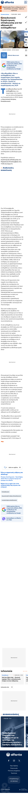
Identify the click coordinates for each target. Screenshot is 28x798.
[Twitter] (26, 34)
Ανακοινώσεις (5, 14)
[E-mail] (26, 55)
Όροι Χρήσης (14, 765)
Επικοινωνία (14, 768)
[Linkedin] (26, 39)
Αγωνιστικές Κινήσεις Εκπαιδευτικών (11, 496)
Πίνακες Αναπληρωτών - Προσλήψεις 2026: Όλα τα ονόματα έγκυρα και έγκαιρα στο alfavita (12, 478)
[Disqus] (14, 547)
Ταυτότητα (14, 773)
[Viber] (26, 45)
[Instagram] (14, 760)
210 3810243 (14, 781)
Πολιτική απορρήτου (14, 770)
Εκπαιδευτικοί (5, 492)
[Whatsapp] (26, 50)
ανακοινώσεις (11, 714)
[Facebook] (26, 29)
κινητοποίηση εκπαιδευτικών (9, 500)
